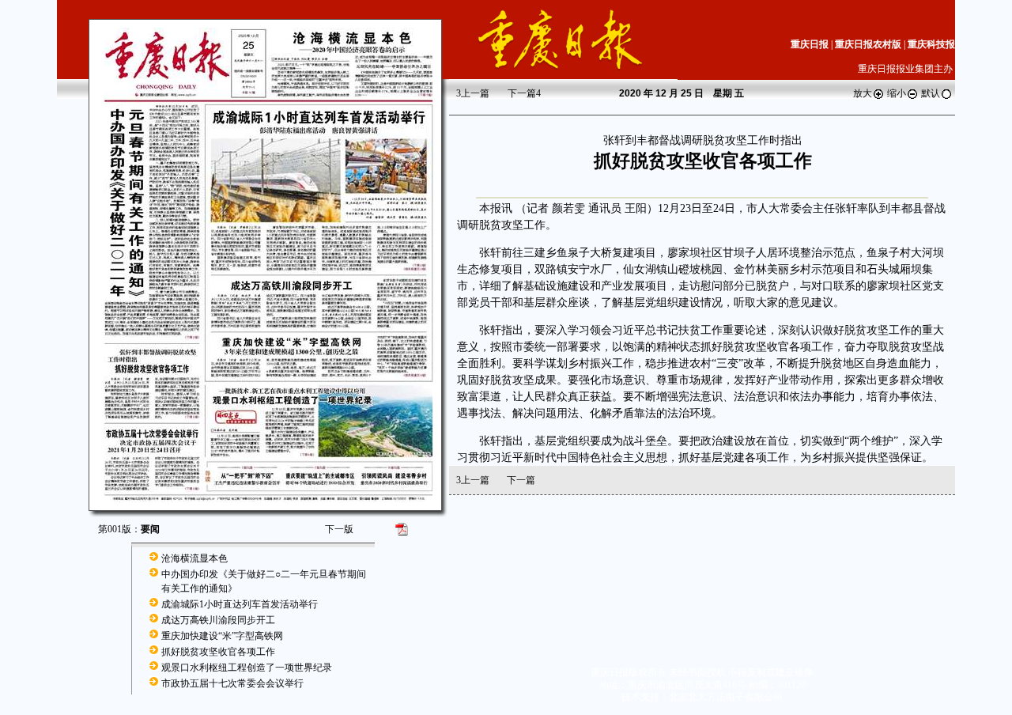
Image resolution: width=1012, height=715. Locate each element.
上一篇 (472, 93)
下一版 (339, 529)
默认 (930, 93)
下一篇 (524, 93)
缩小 (896, 93)
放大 (862, 93)
